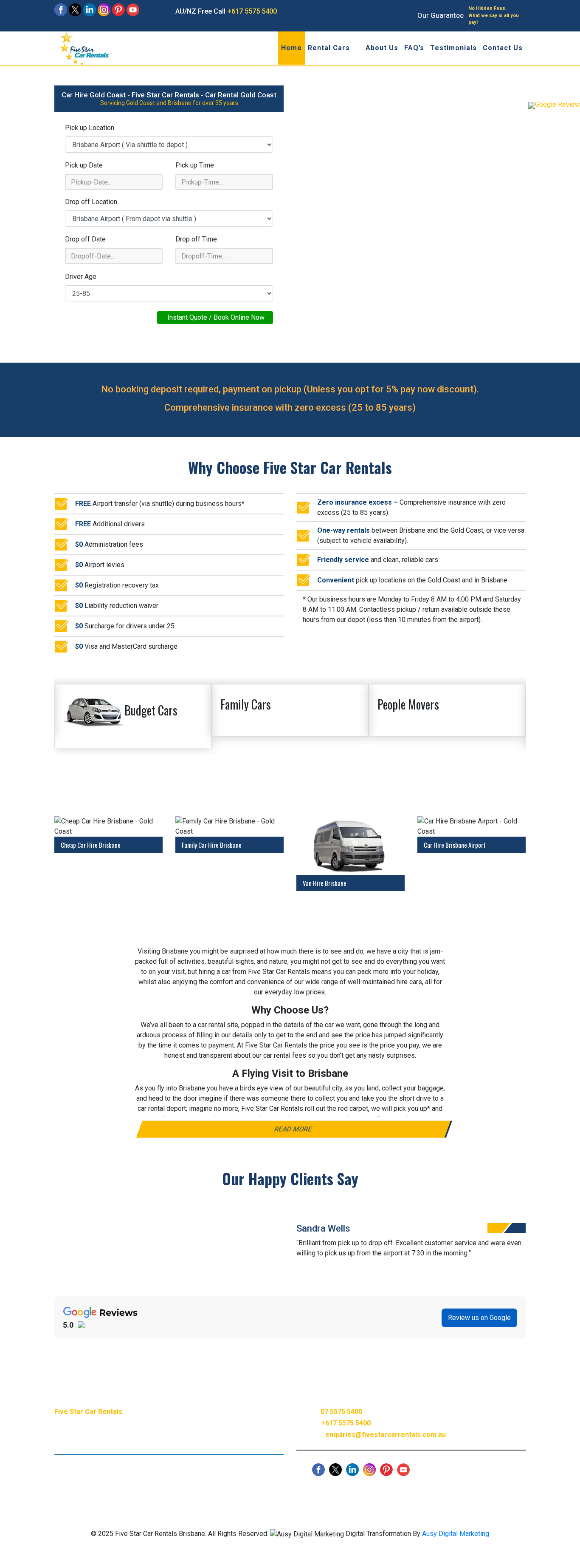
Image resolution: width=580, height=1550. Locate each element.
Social (252, 1492)
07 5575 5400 (341, 1412)
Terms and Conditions (353, 1492)
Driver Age (80, 277)
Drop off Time (196, 239)
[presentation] (494, 1228)
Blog (201, 1492)
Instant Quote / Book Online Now (215, 317)
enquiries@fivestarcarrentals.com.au (385, 1435)
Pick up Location (89, 128)
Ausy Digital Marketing (455, 1534)
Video (225, 1492)
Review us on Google (479, 1318)
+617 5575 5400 (252, 11)
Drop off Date (85, 239)
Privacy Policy (291, 1492)
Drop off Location (91, 202)
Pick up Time (194, 165)
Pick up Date (84, 165)
